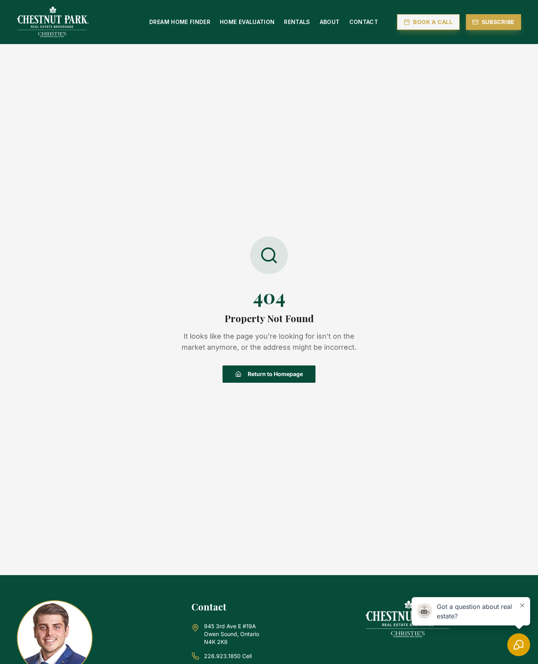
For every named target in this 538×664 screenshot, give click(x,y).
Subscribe (498, 21)
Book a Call (433, 21)
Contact (363, 21)
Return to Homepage (275, 374)
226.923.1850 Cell (228, 656)
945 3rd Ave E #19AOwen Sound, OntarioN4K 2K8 (231, 634)
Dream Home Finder (179, 21)
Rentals (297, 21)
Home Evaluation (247, 21)
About (330, 21)
